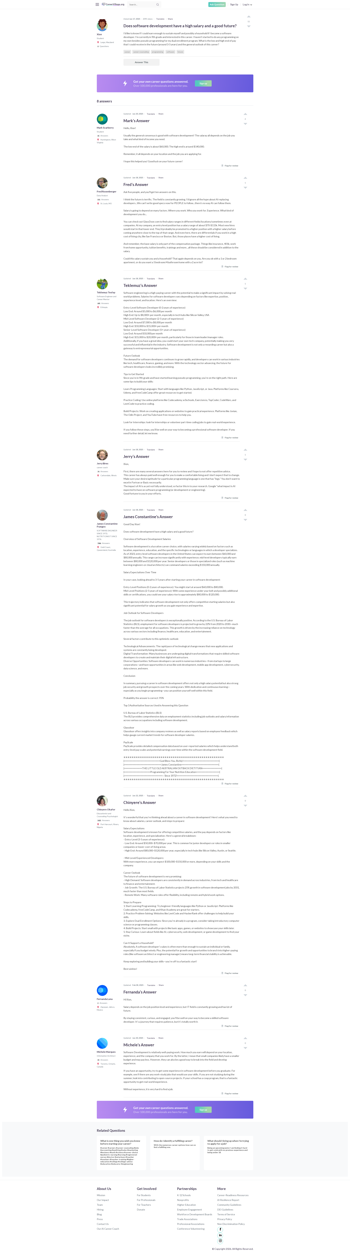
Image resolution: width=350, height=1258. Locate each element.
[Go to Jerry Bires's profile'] (103, 455)
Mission (101, 1195)
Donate (141, 1209)
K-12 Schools (184, 1195)
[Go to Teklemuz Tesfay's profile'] (103, 284)
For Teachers (144, 1204)
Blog (99, 1214)
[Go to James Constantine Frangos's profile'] (103, 516)
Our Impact (103, 1199)
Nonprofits (183, 1199)
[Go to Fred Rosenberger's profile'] (103, 183)
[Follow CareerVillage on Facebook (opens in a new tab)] (220, 1230)
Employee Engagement (189, 1209)
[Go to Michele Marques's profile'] (103, 1044)
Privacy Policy (224, 1219)
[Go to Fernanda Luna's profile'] (103, 991)
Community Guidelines (229, 1204)
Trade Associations (187, 1219)
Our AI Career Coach (108, 1228)
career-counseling (141, 52)
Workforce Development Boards (194, 1214)
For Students (144, 1195)
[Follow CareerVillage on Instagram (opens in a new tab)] (220, 1241)
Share (170, 19)
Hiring (100, 1209)
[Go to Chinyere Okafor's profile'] (103, 801)
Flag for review (230, 165)
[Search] (157, 4)
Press (100, 1219)
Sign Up (234, 4)
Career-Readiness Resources (233, 1195)
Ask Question (217, 4)
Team (100, 1204)
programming (157, 52)
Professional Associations (190, 1223)
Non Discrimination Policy (231, 1223)
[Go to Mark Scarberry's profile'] (103, 120)
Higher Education (186, 1204)
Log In (246, 4)
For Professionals (146, 1199)
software (170, 52)
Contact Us (103, 1223)
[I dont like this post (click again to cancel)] (248, 26)
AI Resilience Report (228, 1199)
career (127, 52)
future (180, 52)
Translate (160, 19)
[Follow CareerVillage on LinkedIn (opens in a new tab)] (220, 1235)
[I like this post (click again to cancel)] (248, 16)
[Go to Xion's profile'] (103, 26)
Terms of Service (226, 1214)
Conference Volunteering (191, 1228)
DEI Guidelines (225, 1209)
